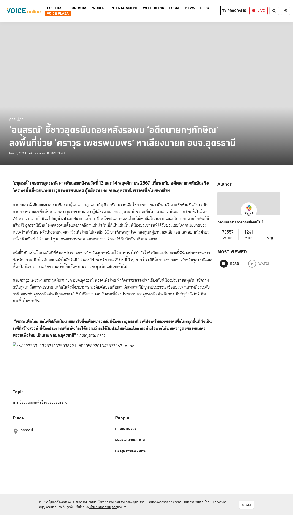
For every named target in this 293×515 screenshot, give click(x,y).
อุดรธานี (27, 430)
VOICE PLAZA (58, 13)
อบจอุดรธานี (58, 402)
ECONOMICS (77, 8)
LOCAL (174, 8)
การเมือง (16, 119)
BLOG (204, 8)
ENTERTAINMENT (123, 8)
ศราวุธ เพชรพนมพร (130, 450)
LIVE (261, 11)
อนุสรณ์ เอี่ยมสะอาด (130, 439)
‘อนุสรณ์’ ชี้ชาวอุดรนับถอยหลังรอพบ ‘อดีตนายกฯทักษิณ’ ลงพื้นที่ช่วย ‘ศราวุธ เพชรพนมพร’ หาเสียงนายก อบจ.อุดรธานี (122, 136)
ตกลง (246, 504)
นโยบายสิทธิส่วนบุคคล (103, 506)
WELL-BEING (153, 8)
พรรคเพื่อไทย (38, 402)
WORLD (98, 8)
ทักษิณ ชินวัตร (125, 428)
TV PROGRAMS (234, 11)
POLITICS (54, 8)
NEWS (190, 8)
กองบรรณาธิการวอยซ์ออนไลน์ (240, 222)
